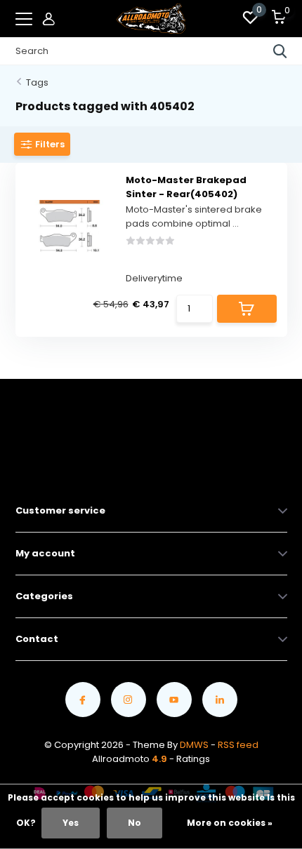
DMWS (194, 744)
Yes (71, 823)
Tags (37, 82)
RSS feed (238, 744)
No (134, 823)
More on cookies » (230, 823)
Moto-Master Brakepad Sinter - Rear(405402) (186, 187)
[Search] (280, 51)
